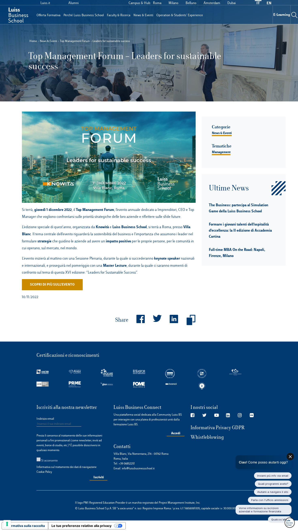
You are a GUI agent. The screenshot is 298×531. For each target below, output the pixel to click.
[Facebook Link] (192, 415)
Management (221, 152)
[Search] (294, 15)
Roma (157, 3)
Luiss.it (45, 3)
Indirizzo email (45, 418)
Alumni (73, 3)
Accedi (175, 433)
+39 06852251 (127, 463)
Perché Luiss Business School (83, 15)
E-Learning (281, 14)
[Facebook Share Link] (136, 320)
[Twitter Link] (204, 415)
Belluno (190, 3)
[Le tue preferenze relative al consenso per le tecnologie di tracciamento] (7, 524)
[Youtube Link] (216, 415)
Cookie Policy (44, 472)
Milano (173, 3)
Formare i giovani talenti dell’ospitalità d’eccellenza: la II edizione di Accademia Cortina (240, 230)
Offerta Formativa (48, 15)
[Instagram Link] (240, 415)
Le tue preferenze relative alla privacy (81, 526)
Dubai (231, 3)
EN (269, 3)
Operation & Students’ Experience (179, 15)
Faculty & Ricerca (118, 15)
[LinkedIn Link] (228, 415)
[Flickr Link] (252, 415)
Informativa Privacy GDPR (218, 428)
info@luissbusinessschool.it (138, 468)
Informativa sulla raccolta (25, 526)
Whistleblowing (207, 437)
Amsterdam (212, 3)
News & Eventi (143, 15)
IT (258, 3)
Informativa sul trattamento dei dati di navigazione (66, 467)
